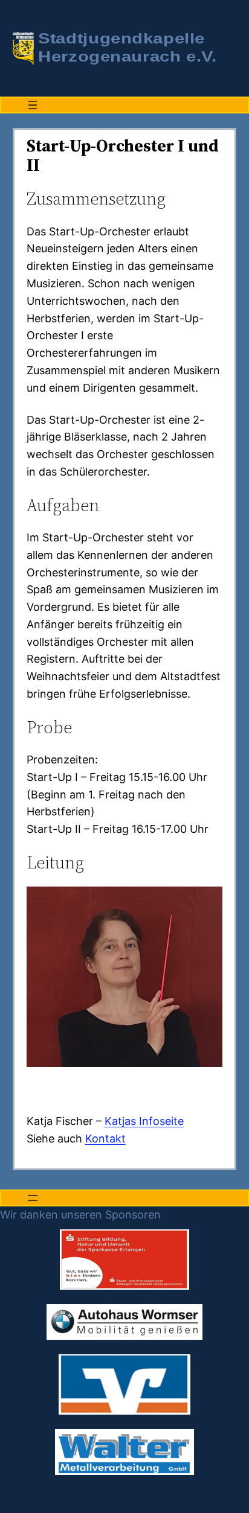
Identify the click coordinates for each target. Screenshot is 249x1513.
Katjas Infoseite (144, 1121)
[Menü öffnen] (32, 105)
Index (14, 1503)
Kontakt (105, 1138)
